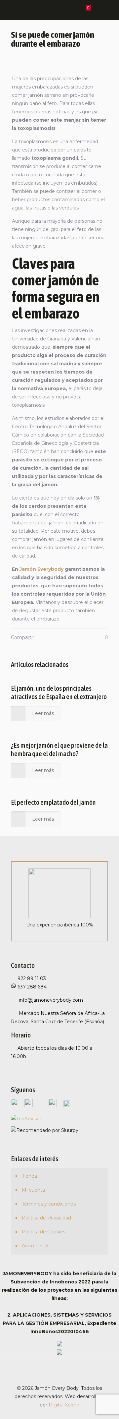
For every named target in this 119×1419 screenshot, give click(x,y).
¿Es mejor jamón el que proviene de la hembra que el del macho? (59, 749)
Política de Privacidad (46, 1218)
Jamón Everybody (41, 569)
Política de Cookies (43, 1232)
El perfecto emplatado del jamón (53, 802)
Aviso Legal (35, 1246)
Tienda (29, 1176)
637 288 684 (31, 987)
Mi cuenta (33, 1190)
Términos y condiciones (49, 1204)
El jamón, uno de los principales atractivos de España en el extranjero (59, 692)
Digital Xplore (64, 1405)
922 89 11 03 (32, 978)
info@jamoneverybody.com (50, 1000)
